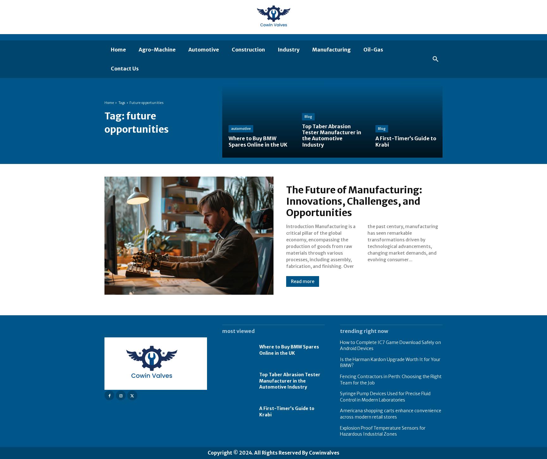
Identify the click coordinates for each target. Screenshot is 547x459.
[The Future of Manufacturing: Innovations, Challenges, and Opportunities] (189, 236)
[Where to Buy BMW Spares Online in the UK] (259, 121)
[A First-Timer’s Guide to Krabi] (406, 121)
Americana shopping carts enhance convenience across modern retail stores (390, 414)
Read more (302, 281)
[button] (436, 59)
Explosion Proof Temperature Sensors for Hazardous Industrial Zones (382, 431)
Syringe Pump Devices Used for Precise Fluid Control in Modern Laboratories (385, 397)
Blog (308, 116)
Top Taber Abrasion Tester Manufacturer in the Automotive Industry (289, 381)
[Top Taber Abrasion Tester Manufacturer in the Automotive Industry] (332, 121)
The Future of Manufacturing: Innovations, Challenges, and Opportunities (354, 201)
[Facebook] (109, 395)
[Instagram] (121, 395)
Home (109, 103)
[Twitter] (132, 395)
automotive (241, 128)
